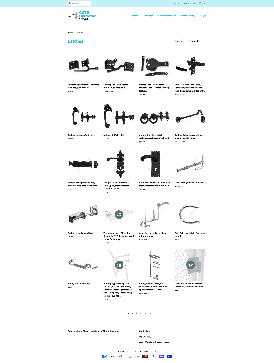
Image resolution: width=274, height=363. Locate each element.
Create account (188, 3)
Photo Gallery (188, 15)
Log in (174, 3)
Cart (204, 3)
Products (148, 15)
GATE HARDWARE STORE (144, 351)
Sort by (178, 41)
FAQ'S (203, 15)
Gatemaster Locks (167, 15)
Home (135, 15)
